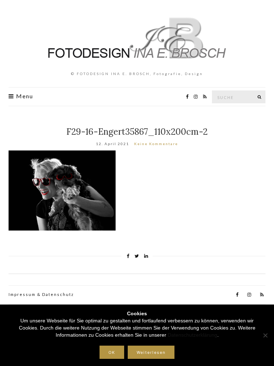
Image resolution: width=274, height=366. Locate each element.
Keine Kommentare (156, 144)
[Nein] (265, 335)
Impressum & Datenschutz (41, 294)
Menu (23, 96)
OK (111, 352)
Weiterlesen (151, 352)
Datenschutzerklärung (192, 335)
